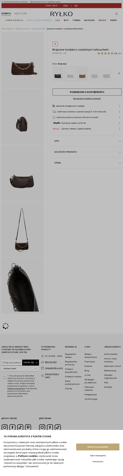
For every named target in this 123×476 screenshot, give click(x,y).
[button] (87, 106)
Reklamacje (110, 370)
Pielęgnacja (91, 394)
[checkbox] (4, 377)
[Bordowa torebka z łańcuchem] (94, 74)
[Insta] (5, 427)
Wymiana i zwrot (112, 366)
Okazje (102, 20)
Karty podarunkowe (72, 382)
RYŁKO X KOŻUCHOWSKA (39, 20)
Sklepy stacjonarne (91, 356)
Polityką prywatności (16, 388)
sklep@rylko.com (54, 368)
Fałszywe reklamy (89, 388)
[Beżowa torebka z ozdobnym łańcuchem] (82, 74)
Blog (87, 370)
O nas (87, 375)
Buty (66, 20)
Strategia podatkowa (90, 381)
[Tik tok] (20, 427)
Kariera (88, 366)
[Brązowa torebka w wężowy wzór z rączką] (106, 74)
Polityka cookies (73, 376)
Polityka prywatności (71, 371)
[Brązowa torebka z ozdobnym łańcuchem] (70, 74)
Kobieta (6, 13)
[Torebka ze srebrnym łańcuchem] (57, 74)
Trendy (113, 20)
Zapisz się (28, 362)
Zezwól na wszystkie (97, 446)
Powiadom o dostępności (87, 92)
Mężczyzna (20, 13)
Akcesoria (89, 20)
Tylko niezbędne (98, 455)
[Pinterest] (28, 427)
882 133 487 (51, 362)
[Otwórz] (35, 369)
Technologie (91, 399)
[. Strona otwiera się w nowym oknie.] (23, 60)
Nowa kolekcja (14, 20)
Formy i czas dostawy (110, 360)
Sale (57, 20)
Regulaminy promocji (71, 363)
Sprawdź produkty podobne (87, 98)
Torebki (76, 20)
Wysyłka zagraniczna (110, 377)
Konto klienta (110, 354)
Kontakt (108, 387)
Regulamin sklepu (70, 356)
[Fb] (12, 427)
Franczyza (90, 361)
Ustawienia (97, 461)
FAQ (106, 382)
